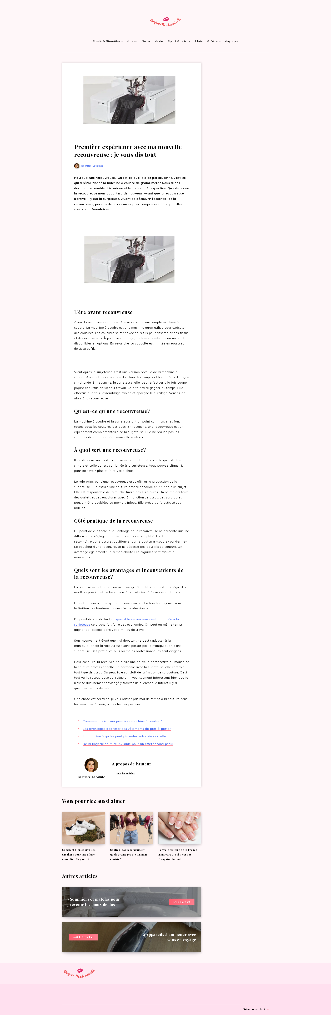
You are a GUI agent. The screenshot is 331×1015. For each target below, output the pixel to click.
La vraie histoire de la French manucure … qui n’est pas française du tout (177, 854)
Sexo (146, 41)
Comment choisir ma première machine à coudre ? (122, 721)
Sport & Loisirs (179, 41)
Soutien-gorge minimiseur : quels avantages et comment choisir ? (128, 854)
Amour (132, 41)
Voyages (231, 41)
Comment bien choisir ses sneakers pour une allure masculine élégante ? (79, 854)
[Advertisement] (240, 83)
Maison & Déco (206, 41)
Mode (158, 41)
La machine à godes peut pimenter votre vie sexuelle (124, 736)
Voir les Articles (126, 773)
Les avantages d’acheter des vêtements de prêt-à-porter (127, 729)
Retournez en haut (254, 1009)
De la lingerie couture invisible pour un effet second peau (128, 744)
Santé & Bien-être (106, 41)
